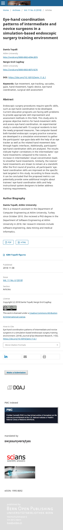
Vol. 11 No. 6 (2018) (32, 10)
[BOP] (30, 513)
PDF (9, 242)
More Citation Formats (15, 345)
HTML (23, 242)
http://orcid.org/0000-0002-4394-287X (20, 57)
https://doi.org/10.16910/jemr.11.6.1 (27, 77)
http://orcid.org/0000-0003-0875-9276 (20, 69)
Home (6, 10)
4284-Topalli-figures (16, 254)
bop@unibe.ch (14, 522)
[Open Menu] (3, 3)
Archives (16, 10)
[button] (12, 356)
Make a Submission (16, 372)
